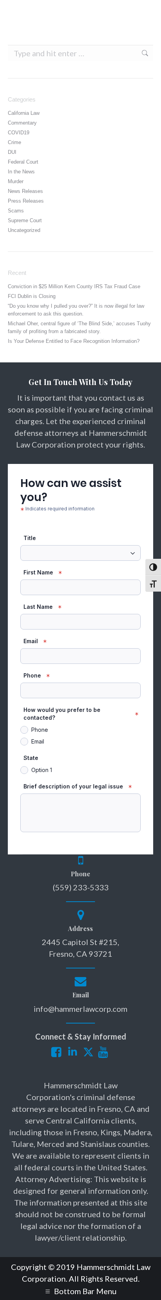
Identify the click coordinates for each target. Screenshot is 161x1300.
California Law (23, 113)
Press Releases (26, 201)
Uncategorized (24, 230)
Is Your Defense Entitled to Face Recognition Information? (74, 341)
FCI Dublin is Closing (31, 296)
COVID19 (18, 133)
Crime (14, 142)
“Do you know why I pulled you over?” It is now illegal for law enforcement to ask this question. (76, 310)
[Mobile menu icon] (141, 12)
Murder (15, 181)
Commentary (22, 123)
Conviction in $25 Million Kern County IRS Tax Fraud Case (74, 286)
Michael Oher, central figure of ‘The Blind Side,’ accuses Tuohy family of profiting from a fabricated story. (79, 327)
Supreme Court (25, 220)
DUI (12, 152)
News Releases (25, 191)
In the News (21, 172)
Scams (16, 211)
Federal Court (23, 162)
